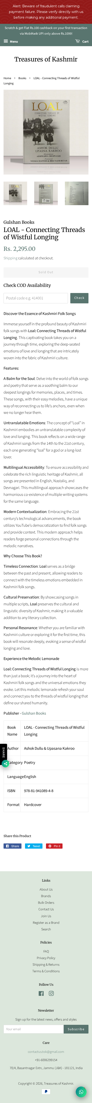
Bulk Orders (46, 902)
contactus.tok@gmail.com (46, 1051)
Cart (85, 41)
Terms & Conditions (46, 971)
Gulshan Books (33, 713)
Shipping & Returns (46, 964)
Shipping (10, 258)
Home (7, 78)
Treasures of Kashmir (46, 59)
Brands (46, 896)
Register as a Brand (46, 922)
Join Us (46, 916)
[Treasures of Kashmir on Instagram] (51, 994)
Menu (13, 41)
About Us (46, 889)
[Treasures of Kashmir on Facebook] (41, 994)
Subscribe (76, 1029)
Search (46, 929)
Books (22, 78)
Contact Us (46, 909)
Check (79, 298)
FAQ (46, 951)
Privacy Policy (46, 958)
